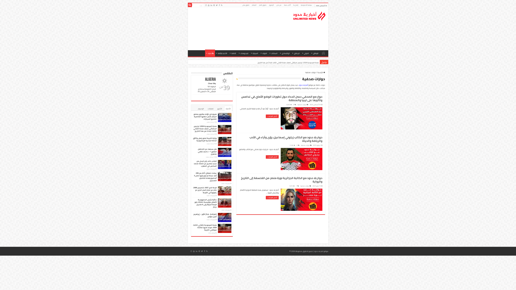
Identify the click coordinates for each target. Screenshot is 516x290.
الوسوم (201, 108)
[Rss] (222, 5)
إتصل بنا (295, 5)
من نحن (278, 5)
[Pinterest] (214, 5)
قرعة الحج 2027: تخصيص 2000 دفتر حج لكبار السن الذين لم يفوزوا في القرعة (205, 190)
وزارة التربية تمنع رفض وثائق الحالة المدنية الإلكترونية (299, 62)
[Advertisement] (239, 29)
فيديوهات (244, 53)
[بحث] (190, 5)
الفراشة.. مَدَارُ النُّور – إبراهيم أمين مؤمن (205, 215)
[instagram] (206, 5)
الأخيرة (228, 108)
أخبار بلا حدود (303, 85)
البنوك (264, 53)
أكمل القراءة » (272, 116)
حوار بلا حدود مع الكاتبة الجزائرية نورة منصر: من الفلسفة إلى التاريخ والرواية (281, 179)
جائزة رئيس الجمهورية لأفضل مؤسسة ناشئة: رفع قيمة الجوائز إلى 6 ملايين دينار (206, 203)
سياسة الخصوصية (306, 5)
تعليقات (211, 108)
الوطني (315, 53)
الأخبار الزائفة (222, 53)
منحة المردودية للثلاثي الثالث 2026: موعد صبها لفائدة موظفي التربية (205, 227)
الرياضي (297, 53)
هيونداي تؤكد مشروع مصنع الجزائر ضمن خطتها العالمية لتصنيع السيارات (205, 117)
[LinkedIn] (211, 5)
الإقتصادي (286, 53)
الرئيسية (323, 53)
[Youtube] (209, 5)
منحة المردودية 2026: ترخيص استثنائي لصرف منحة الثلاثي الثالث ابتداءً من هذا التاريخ (205, 129)
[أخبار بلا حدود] (309, 15)
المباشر (254, 5)
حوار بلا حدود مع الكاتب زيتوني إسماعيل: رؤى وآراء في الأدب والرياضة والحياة (286, 139)
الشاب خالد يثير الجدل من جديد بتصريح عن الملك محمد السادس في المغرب (205, 164)
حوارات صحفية (302, 104)
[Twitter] (217, 5)
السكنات (274, 53)
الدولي (306, 53)
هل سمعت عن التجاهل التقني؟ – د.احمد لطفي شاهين (207, 151)
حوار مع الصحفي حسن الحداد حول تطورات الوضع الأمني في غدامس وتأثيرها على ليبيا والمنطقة (281, 98)
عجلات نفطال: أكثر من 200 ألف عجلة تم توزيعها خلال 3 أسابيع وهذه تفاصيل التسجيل (205, 176)
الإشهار (271, 5)
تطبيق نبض (245, 5)
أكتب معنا (287, 5)
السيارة (255, 53)
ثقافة (233, 53)
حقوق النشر (262, 5)
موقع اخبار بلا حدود (321, 251)
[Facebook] (219, 5)
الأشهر (219, 108)
